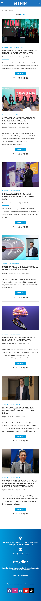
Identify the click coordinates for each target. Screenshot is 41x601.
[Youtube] (26, 590)
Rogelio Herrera (7, 417)
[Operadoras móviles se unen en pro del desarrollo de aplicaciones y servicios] (20, 99)
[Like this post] (14, 78)
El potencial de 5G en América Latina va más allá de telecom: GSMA (18, 410)
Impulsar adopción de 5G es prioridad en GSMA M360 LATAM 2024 (18, 196)
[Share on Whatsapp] (21, 78)
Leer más (20, 73)
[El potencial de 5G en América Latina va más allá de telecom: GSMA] (20, 388)
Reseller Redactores (9, 57)
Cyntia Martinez (7, 490)
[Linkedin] (20, 590)
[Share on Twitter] (19, 78)
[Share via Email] (27, 78)
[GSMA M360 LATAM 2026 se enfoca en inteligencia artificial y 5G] (20, 31)
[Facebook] (9, 590)
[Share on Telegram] (24, 78)
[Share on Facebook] (16, 78)
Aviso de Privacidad (20, 576)
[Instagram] (15, 590)
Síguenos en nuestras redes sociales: (20, 584)
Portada (4, 10)
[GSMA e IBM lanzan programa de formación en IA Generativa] (20, 318)
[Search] (39, 3)
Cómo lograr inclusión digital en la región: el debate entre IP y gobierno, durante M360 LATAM (19, 483)
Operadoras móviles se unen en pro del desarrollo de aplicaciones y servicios (18, 121)
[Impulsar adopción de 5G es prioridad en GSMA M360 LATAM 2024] (20, 174)
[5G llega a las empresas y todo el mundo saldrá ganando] (20, 247)
